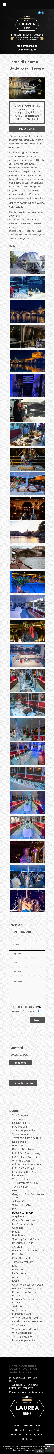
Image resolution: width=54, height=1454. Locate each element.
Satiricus (17, 1306)
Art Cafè (17, 1246)
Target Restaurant (22, 1261)
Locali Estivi (33, 1430)
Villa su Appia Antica (24, 1130)
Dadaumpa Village (22, 1243)
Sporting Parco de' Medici (27, 1239)
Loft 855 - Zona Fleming (26, 1153)
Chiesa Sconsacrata (24, 1220)
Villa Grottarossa (22, 1332)
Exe (14, 1190)
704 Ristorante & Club (25, 1182)
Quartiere (38, 1434)
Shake (16, 1280)
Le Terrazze (19, 1273)
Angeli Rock (19, 1216)
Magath (16, 1231)
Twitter (40, 1392)
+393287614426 (27, 50)
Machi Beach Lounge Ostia (28, 1250)
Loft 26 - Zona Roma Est (26, 1164)
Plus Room (18, 1235)
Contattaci (27, 1439)
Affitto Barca (19, 1310)
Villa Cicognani (20, 1115)
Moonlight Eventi (21, 1313)
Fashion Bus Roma (23, 1149)
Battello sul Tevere (23, 1212)
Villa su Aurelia (20, 1134)
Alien (15, 1277)
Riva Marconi (19, 1126)
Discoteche (28, 1426)
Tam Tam (17, 1119)
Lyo (14, 1208)
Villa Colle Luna (21, 1179)
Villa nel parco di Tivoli (25, 1317)
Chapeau (17, 1227)
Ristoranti (19, 1430)
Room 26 (17, 1254)
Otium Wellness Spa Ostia (27, 1284)
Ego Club (17, 1145)
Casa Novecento (21, 1258)
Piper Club (18, 1269)
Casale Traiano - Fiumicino (27, 1321)
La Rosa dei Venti (22, 1224)
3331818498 (20, 1385)
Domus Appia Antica (24, 1340)
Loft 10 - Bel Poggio (23, 1168)
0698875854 (29, 1388)
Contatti (27, 1434)
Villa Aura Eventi (21, 1160)
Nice (14, 1265)
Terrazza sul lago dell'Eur (26, 1138)
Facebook (32, 1392)
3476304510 (34, 1385)
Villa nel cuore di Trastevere (28, 1329)
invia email (27, 128)
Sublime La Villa (21, 1205)
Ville (38, 1426)
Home (16, 1426)
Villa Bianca (19, 1325)
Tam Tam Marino (22, 1336)
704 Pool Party (20, 1186)
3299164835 (15, 1388)
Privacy (37, 1007)
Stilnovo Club (19, 1201)
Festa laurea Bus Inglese (26, 1288)
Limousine (16, 1434)
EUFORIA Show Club (24, 1156)
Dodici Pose (19, 1141)
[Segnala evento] (23, 1078)
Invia (37, 1020)
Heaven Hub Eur (21, 1122)
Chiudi (39, 1451)
